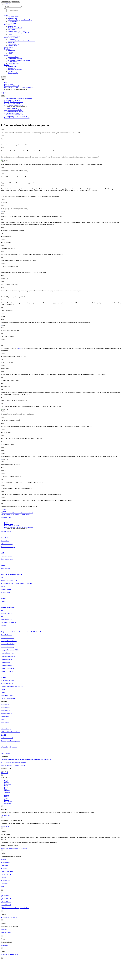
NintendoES (4, 929)
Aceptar (8, 815)
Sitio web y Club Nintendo (8, 622)
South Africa (7, 803)
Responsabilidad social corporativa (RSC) (12, 686)
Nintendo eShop (5, 710)
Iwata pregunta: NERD (7, 695)
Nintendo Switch (6, 531)
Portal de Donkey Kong (7, 653)
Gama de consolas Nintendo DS (10, 580)
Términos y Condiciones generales (10, 741)
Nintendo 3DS (5, 538)
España (6, 785)
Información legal (6, 729)
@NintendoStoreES (6, 899)
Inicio (6, 82)
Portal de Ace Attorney (7, 671)
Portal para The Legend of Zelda (10, 650)
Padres (2, 719)
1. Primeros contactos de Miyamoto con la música (18, 98)
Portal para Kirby (5, 662)
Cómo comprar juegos (7, 559)
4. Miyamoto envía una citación (13, 110)
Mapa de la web (5, 753)
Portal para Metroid (6, 659)
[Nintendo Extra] (6, 517)
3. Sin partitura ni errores (11, 108)
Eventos (3, 601)
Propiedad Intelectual (7, 738)
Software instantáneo (7, 544)
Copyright (3, 735)
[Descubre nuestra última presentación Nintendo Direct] (17, 513)
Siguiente (3, 511)
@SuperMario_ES (6, 905)
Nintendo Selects (5, 592)
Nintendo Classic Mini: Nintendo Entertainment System (16, 583)
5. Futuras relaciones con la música (14, 111)
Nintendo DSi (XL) (6, 619)
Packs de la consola (6, 556)
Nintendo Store (5, 704)
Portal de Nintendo (6, 635)
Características (5, 541)
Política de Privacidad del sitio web (10, 732)
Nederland (7, 790)
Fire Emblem (4, 865)
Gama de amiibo (5, 568)
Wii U (2, 553)
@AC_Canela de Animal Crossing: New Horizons (15, 908)
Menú (2, 95)
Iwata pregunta (8, 84)
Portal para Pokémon (7, 665)
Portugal (6, 795)
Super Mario (4, 883)
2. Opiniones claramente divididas (13, 114)
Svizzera (6, 800)
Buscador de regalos (6, 713)
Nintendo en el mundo (7, 683)
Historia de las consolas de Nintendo (11, 574)
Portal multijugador (6, 589)
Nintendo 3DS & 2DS (7, 613)
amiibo (3, 565)
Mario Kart (4, 886)
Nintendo (3, 859)
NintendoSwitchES (6, 932)
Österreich (7, 792)
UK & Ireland (8, 801)
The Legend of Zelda (7, 871)
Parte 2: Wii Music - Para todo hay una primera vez (18, 87)
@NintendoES (5, 896)
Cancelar (3, 815)
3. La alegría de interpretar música (13, 102)
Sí (8, 826)
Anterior (3, 509)
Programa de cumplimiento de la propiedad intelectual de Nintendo (21, 632)
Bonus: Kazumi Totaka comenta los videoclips (17, 118)
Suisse (6, 798)
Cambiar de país (7, 762)
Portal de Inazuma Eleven (8, 668)
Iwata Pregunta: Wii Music (11, 86)
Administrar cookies (20, 762)
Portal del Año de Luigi (7, 647)
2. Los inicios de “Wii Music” (12, 100)
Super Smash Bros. (6, 874)
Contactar (3, 625)
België (6, 781)
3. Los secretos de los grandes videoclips (15, 116)
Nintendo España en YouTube (9, 917)
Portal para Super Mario (7, 638)
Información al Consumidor (8, 698)
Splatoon (3, 877)
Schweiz (6, 796)
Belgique (6, 782)
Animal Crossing (5, 880)
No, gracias (4, 826)
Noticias (3, 598)
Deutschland (7, 784)
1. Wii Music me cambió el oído (13, 113)
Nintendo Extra (5, 723)
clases (20, 348)
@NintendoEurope (6, 902)
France (6, 787)
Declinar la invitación (7, 848)
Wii (2, 577)
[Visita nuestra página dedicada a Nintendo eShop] (15, 514)
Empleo (3, 689)
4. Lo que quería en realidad (12, 103)
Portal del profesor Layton (8, 656)
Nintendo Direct (5, 707)
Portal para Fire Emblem (7, 644)
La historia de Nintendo (7, 680)
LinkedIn (3, 692)
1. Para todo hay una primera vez (13, 105)
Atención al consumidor (8, 607)
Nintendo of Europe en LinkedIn (10, 954)
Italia (5, 789)
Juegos (3, 586)
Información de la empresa (9, 747)
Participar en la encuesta (20, 848)
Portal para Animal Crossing (9, 641)
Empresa (3, 677)
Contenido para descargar (8, 547)
